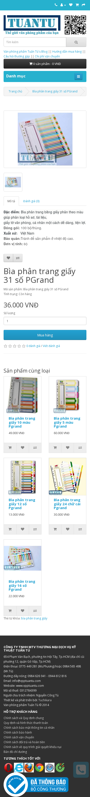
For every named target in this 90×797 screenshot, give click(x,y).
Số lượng (9, 313)
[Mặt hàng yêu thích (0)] (70, 5)
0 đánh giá (33, 346)
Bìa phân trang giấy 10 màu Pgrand (22, 422)
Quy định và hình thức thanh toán (26, 723)
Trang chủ (15, 91)
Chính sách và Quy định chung (24, 718)
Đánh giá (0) (31, 201)
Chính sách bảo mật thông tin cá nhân (29, 728)
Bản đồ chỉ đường (15, 752)
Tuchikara (45, 700)
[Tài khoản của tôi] (63, 5)
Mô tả (11, 201)
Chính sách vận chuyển (19, 737)
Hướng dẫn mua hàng (67, 51)
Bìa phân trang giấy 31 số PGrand (55, 91)
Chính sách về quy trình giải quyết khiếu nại (32, 747)
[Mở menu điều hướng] (78, 76)
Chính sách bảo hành (18, 732)
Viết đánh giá (51, 346)
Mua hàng (45, 335)
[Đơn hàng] (77, 5)
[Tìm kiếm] (76, 42)
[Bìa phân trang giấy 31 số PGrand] (45, 139)
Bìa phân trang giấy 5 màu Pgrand (67, 422)
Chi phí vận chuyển (47, 56)
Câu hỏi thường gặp (17, 56)
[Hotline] (56, 5)
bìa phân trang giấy (34, 618)
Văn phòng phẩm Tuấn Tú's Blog (26, 51)
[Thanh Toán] (83, 5)
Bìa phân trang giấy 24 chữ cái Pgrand (67, 503)
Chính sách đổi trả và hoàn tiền (24, 742)
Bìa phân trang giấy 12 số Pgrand (22, 503)
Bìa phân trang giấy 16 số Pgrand (22, 585)
